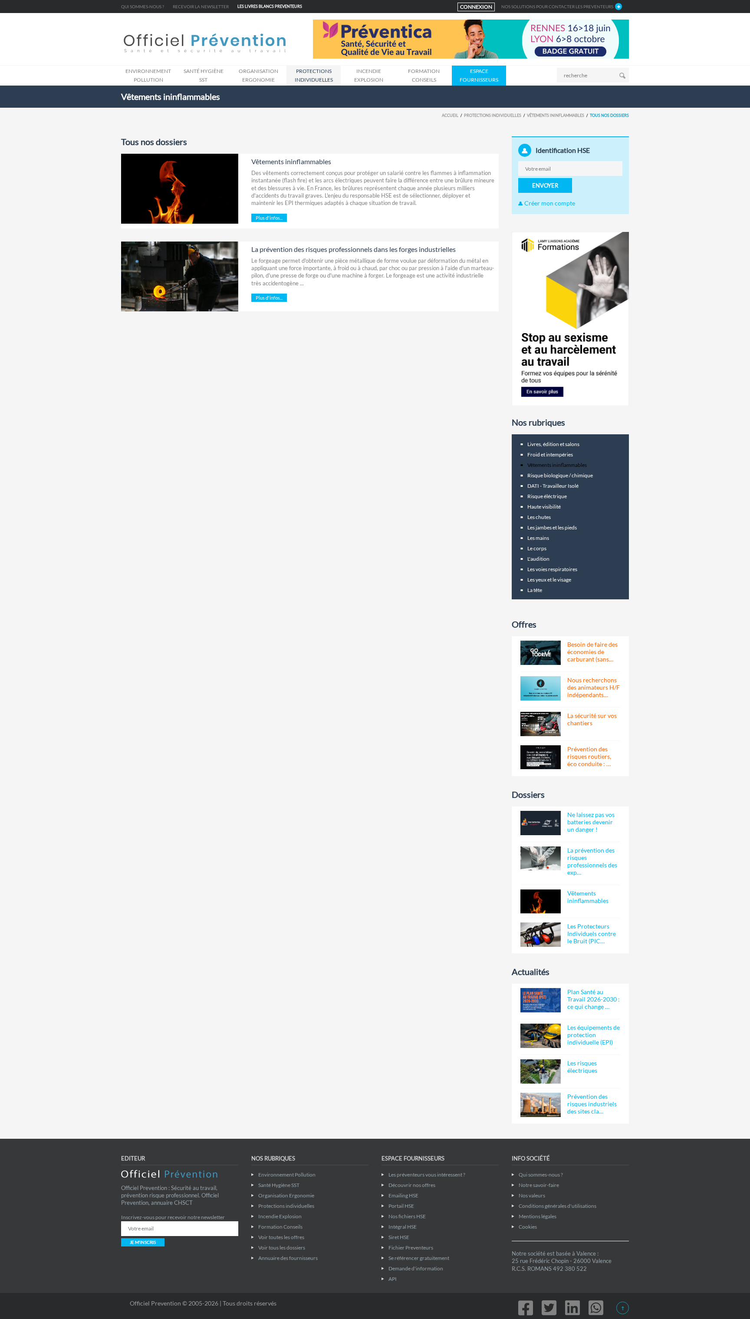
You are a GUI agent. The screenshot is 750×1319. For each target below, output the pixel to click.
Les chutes (539, 517)
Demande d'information (415, 1268)
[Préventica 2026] (471, 38)
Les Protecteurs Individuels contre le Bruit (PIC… (591, 933)
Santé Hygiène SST (204, 75)
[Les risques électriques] (540, 1071)
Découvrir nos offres (411, 1185)
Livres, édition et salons (553, 444)
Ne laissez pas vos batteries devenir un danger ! (591, 822)
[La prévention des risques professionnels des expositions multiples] (540, 858)
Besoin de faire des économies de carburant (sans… (592, 652)
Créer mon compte (549, 203)
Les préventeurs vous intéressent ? (426, 1174)
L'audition (538, 558)
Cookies (528, 1226)
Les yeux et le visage (549, 579)
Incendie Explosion (368, 75)
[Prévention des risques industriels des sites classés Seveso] (540, 1105)
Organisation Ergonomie (258, 75)
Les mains (538, 538)
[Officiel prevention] (204, 44)
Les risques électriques (582, 1066)
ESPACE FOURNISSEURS (479, 75)
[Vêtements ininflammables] (179, 189)
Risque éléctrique (547, 496)
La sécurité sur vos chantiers (592, 719)
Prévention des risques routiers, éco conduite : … (589, 756)
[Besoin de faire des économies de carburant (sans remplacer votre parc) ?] (540, 653)
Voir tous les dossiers (281, 1247)
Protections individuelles (314, 75)
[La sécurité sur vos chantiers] (540, 724)
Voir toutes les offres (281, 1237)
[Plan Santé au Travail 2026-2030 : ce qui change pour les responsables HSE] (540, 1000)
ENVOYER (545, 185)
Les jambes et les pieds (552, 527)
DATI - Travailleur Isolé (553, 486)
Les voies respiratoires (552, 569)
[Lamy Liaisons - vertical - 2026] (570, 318)
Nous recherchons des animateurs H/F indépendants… (593, 687)
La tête (534, 590)
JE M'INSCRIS (143, 1242)
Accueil (450, 115)
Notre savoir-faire (539, 1185)
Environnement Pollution (148, 75)
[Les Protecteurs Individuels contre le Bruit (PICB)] (540, 934)
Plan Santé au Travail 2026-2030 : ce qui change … (593, 999)
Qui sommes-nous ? (142, 6)
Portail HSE (401, 1206)
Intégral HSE (402, 1226)
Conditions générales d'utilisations (557, 1206)
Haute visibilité (544, 506)
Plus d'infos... (269, 218)
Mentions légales (537, 1216)
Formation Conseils (424, 75)
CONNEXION (476, 6)
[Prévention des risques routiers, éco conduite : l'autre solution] (540, 757)
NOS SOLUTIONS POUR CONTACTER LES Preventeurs (557, 6)
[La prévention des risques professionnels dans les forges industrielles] (179, 276)
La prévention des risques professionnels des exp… (592, 861)
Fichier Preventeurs (410, 1247)
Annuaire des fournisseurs (288, 1258)
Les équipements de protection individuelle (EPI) (593, 1035)
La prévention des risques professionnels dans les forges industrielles (353, 249)
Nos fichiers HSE (407, 1216)
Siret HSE (398, 1237)
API (392, 1279)
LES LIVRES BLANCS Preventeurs (269, 6)
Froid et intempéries (550, 454)
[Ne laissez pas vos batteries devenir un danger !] (540, 823)
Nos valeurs (532, 1195)
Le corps (536, 548)
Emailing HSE (403, 1195)
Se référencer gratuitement (418, 1258)
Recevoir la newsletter (201, 6)
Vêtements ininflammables (555, 115)
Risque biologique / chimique (560, 475)
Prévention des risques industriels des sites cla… (592, 1104)
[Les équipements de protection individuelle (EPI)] (540, 1036)
